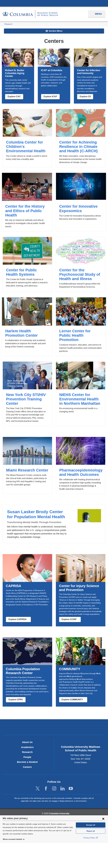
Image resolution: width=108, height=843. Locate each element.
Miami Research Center (27, 465)
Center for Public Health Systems (27, 264)
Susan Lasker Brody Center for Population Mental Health (54, 524)
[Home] (30, 14)
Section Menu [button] (55, 31)
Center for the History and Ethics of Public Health (27, 202)
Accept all (90, 825)
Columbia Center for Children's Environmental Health (27, 138)
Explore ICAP (50, 96)
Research (8, 24)
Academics (27, 747)
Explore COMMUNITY (74, 700)
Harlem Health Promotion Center (27, 326)
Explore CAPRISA (20, 620)
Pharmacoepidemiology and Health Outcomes (80, 465)
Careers (27, 767)
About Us (27, 742)
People (27, 757)
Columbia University (59, 813)
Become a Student (27, 762)
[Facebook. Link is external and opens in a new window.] (46, 788)
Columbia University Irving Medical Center (54, 3)
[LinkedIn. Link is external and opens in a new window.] (62, 788)
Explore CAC (14, 96)
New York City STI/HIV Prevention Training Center (27, 394)
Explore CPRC (16, 699)
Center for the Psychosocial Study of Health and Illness (80, 264)
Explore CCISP (71, 620)
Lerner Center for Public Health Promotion (81, 326)
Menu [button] (98, 14)
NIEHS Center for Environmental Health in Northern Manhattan (80, 394)
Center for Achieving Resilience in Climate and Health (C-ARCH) (80, 138)
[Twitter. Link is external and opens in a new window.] (37, 788)
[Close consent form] (103, 818)
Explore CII (85, 96)
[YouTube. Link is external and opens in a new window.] (71, 788)
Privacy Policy (89, 838)
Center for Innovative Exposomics (81, 202)
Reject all (91, 831)
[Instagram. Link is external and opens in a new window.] (54, 788)
